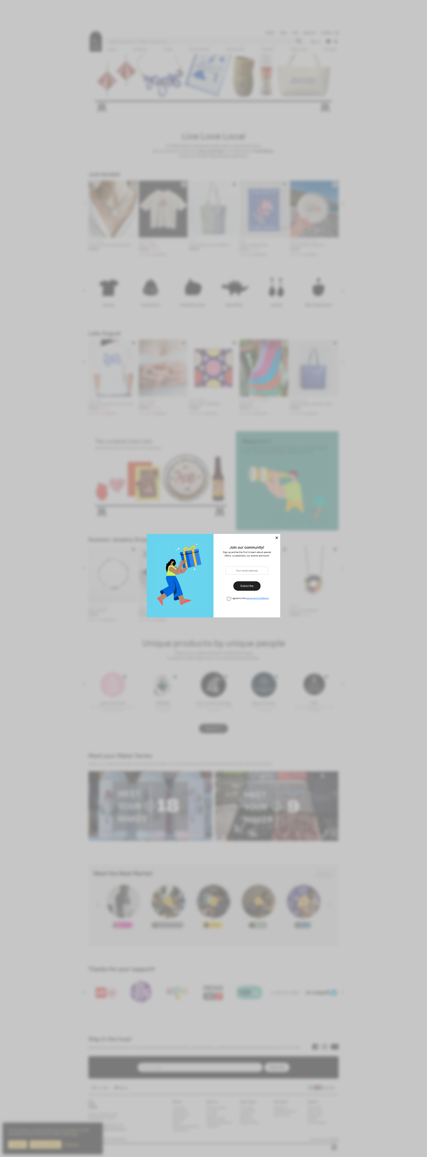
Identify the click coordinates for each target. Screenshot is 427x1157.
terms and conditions (257, 598)
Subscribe (247, 586)
